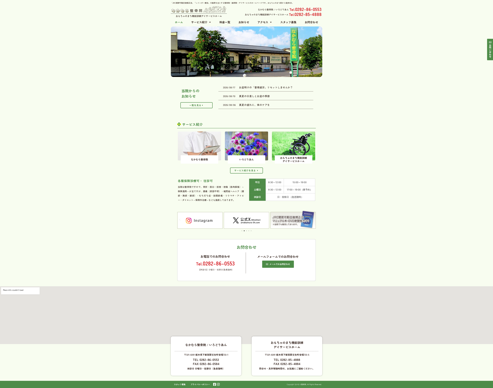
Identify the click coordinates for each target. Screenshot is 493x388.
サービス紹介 (199, 22)
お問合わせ (311, 22)
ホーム (179, 22)
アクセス (262, 22)
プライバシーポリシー (200, 384)
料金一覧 (224, 22)
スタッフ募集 (288, 22)
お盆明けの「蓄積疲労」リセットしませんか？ (266, 87)
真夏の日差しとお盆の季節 (254, 96)
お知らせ (243, 22)
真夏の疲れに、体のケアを (254, 104)
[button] (173, 51)
